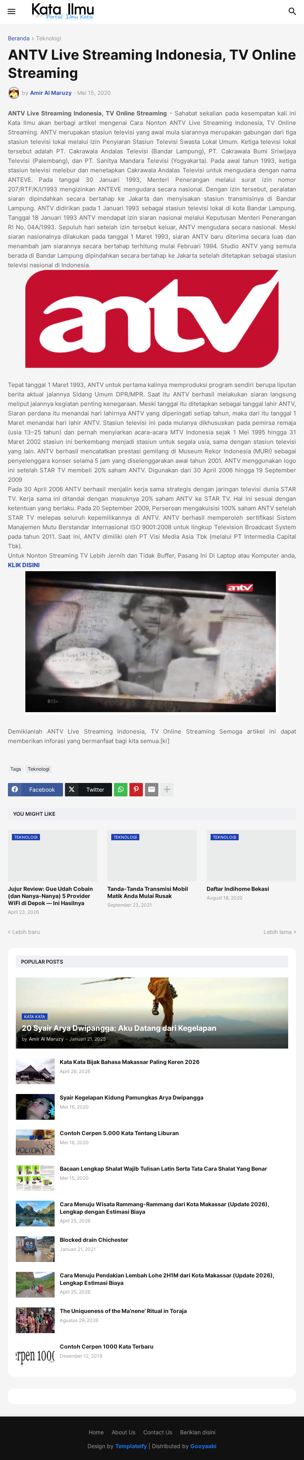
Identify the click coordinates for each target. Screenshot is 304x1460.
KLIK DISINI (24, 565)
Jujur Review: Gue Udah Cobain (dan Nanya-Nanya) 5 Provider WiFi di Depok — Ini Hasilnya (50, 895)
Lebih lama (278, 931)
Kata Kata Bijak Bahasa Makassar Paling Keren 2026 (130, 1061)
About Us (123, 1432)
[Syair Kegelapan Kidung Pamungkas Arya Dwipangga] (35, 1107)
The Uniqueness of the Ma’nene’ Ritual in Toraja (123, 1310)
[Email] (151, 789)
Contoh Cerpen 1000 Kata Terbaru (107, 1346)
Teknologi (48, 38)
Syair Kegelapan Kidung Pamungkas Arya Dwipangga (131, 1097)
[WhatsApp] (120, 789)
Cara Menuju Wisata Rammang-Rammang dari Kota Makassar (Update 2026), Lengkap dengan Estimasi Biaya (164, 1208)
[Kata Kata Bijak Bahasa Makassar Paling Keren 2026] (35, 1071)
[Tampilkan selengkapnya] (167, 789)
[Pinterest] (136, 789)
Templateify (131, 1446)
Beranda (19, 38)
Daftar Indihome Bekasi (238, 888)
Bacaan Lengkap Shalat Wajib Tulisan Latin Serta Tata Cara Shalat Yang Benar (163, 1168)
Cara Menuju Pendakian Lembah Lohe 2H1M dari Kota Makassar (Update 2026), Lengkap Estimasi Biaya (167, 1279)
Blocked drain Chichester (94, 1239)
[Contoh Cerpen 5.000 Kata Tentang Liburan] (35, 1142)
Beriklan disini (197, 1432)
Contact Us (157, 1432)
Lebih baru (26, 931)
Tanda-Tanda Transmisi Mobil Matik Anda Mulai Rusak (147, 892)
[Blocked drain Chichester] (35, 1249)
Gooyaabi (203, 1446)
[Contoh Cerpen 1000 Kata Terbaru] (35, 1356)
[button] (11, 12)
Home (96, 1432)
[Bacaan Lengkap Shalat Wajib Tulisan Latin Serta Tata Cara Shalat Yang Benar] (35, 1178)
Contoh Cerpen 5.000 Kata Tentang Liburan (119, 1133)
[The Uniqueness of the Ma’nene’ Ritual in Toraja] (35, 1320)
